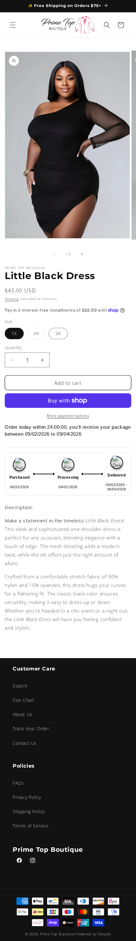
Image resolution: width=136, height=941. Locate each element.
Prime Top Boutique (58, 934)
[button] (13, 25)
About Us (23, 714)
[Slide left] (54, 254)
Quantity (13, 347)
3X (58, 333)
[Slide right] (82, 254)
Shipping (12, 298)
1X (14, 333)
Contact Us (25, 743)
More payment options (68, 415)
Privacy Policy (27, 797)
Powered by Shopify (93, 934)
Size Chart (23, 700)
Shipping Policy (29, 811)
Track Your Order (31, 729)
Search (20, 686)
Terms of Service (31, 826)
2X (40, 334)
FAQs (18, 783)
